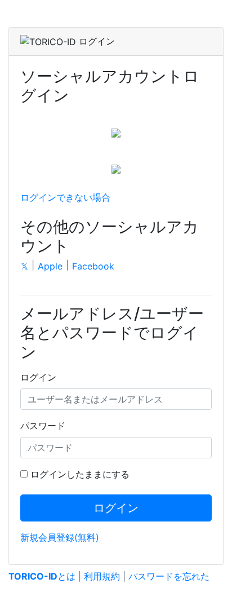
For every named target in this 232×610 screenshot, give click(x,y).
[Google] (116, 131)
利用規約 (102, 576)
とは (41, 576)
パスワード (42, 425)
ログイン (38, 377)
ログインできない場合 (65, 197)
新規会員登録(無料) (59, 537)
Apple (50, 266)
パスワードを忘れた (168, 576)
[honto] (116, 168)
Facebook (93, 266)
